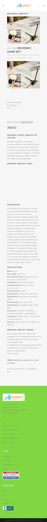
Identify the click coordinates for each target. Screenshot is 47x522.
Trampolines (7, 460)
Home (5, 491)
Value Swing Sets (9, 434)
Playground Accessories (30, 55)
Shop (4, 495)
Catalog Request (8, 442)
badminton (17, 360)
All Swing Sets (8, 425)
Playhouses (7, 456)
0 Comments (20, 58)
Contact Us (6, 503)
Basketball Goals (9, 464)
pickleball (11, 363)
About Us (6, 499)
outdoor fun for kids (30, 360)
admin (11, 58)
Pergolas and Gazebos (11, 438)
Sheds (5, 469)
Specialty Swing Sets (10, 430)
